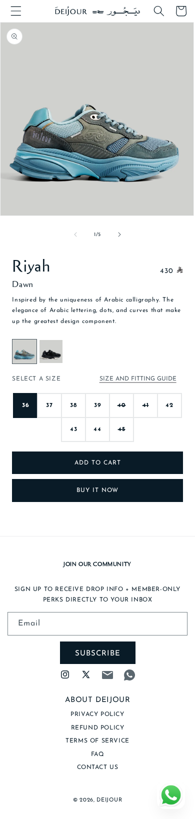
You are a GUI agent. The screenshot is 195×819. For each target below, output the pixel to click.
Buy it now (97, 491)
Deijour (109, 800)
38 (73, 405)
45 (122, 434)
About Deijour (97, 700)
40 (122, 410)
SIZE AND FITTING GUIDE (138, 379)
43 (74, 429)
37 (49, 405)
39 (98, 405)
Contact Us (97, 767)
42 (170, 405)
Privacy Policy (97, 715)
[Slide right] (119, 235)
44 (98, 429)
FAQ (97, 755)
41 (146, 410)
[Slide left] (75, 235)
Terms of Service (98, 741)
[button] (16, 11)
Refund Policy (97, 728)
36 (26, 405)
